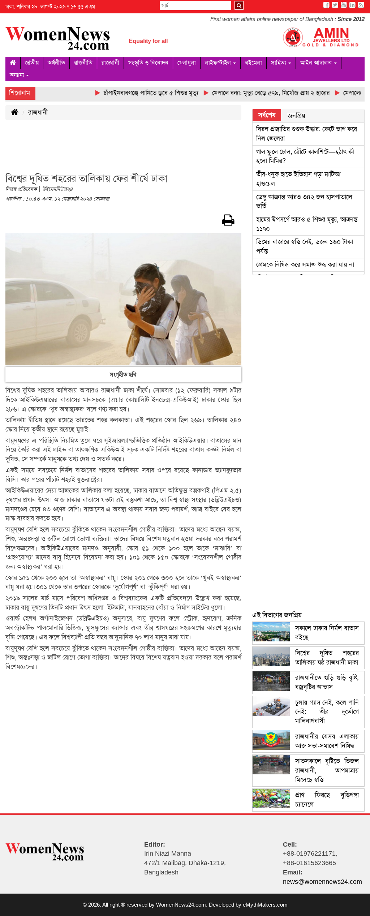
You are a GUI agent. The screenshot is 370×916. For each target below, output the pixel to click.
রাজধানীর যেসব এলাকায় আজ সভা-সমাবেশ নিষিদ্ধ (327, 741)
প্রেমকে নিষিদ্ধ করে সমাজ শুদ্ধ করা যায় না (305, 264)
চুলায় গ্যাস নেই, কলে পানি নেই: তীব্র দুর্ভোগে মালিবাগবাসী (327, 711)
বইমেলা (253, 62)
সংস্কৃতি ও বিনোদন (148, 62)
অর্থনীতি (56, 62)
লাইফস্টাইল (218, 62)
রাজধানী (110, 62)
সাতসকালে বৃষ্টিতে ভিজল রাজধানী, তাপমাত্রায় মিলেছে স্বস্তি (327, 770)
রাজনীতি (83, 62)
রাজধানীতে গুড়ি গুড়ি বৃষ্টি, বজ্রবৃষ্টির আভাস (327, 682)
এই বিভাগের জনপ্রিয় (277, 615)
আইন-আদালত (316, 62)
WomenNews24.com (181, 905)
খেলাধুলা (186, 62)
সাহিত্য (279, 62)
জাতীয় (32, 62)
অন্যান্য (17, 75)
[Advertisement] (136, 150)
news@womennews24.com (322, 881)
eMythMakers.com (265, 905)
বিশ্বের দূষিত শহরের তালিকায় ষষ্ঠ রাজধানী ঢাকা (327, 658)
